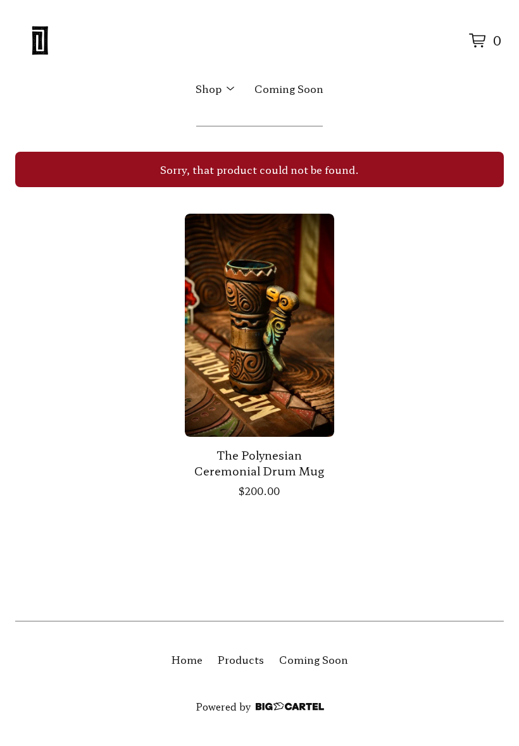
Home (187, 659)
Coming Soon (288, 88)
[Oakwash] (40, 40)
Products (241, 659)
